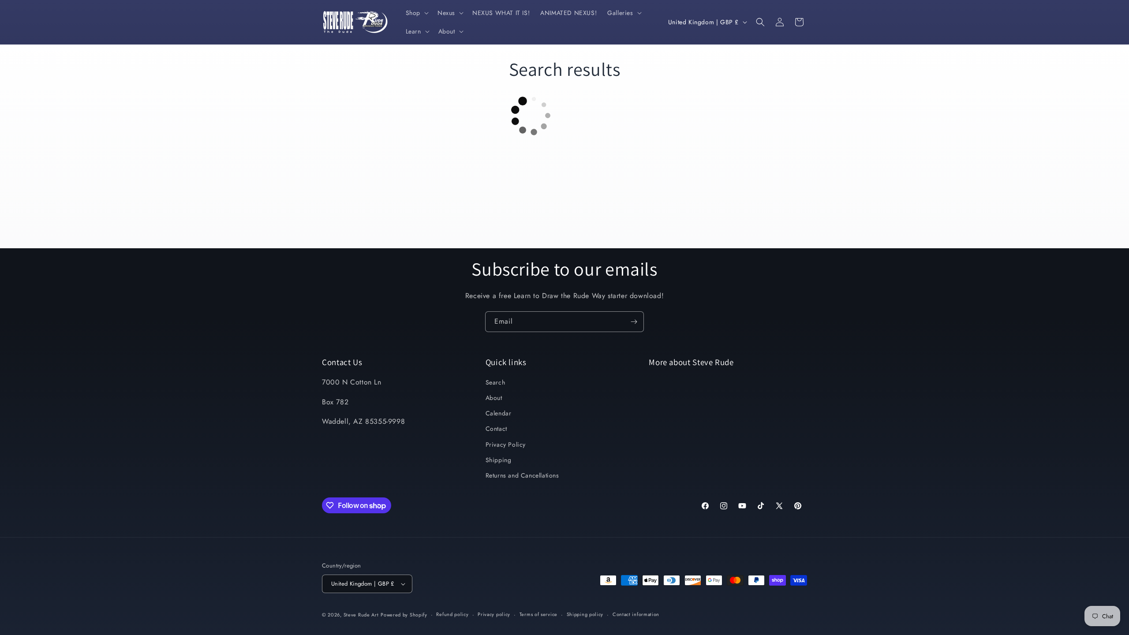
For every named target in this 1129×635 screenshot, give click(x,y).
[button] (416, 13)
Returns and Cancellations (522, 475)
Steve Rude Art (361, 614)
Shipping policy (585, 614)
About (494, 397)
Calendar (499, 413)
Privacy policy (494, 614)
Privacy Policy (506, 444)
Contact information (636, 614)
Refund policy (452, 614)
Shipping (499, 460)
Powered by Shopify (404, 614)
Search (495, 382)
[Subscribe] (633, 321)
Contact (496, 428)
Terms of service (538, 614)
